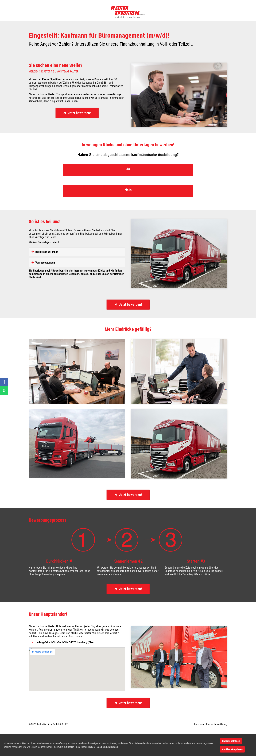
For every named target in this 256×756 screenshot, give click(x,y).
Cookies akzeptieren (232, 749)
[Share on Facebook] (4, 382)
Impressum (199, 724)
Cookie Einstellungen (107, 747)
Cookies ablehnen (231, 741)
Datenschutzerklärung (216, 724)
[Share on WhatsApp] (4, 390)
